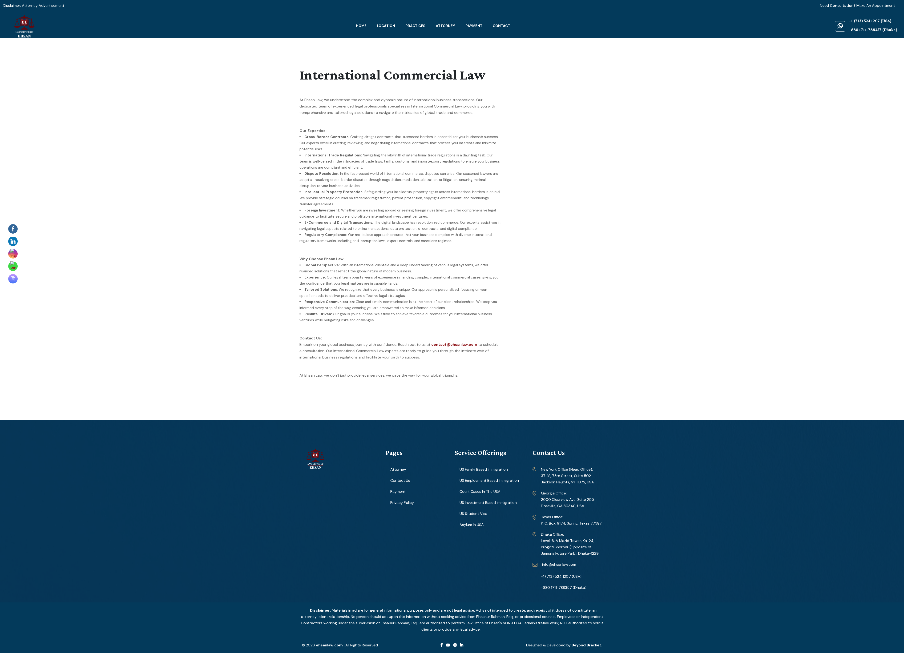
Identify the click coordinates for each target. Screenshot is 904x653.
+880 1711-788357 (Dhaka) (563, 587)
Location (386, 26)
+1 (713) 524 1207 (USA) (561, 576)
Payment (398, 491)
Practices (415, 26)
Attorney (445, 26)
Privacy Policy (402, 502)
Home (361, 26)
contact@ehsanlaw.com (454, 344)
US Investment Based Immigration (488, 502)
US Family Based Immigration (484, 469)
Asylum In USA (472, 524)
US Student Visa (473, 513)
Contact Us (400, 480)
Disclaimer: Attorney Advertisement (33, 5)
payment (473, 26)
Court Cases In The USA (480, 491)
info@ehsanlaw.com (559, 564)
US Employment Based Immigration (489, 480)
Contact (501, 26)
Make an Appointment (875, 5)
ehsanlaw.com (330, 645)
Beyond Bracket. (587, 645)
